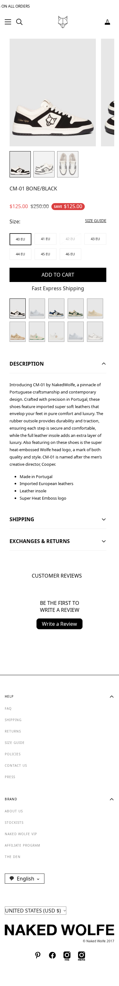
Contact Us (16, 765)
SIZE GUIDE (15, 742)
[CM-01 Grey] (95, 332)
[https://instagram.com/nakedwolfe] (81, 955)
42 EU (70, 238)
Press (10, 777)
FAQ (8, 708)
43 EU (95, 238)
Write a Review (59, 623)
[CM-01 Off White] (37, 332)
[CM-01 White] (56, 332)
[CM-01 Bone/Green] (76, 308)
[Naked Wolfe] (63, 22)
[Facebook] (52, 955)
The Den (13, 857)
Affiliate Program (22, 845)
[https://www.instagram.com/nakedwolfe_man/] (66, 955)
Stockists (14, 822)
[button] (107, 22)
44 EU (20, 254)
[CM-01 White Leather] (76, 332)
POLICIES (13, 754)
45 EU (45, 254)
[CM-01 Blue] (56, 308)
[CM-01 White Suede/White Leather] (37, 308)
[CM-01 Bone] (95, 308)
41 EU (45, 238)
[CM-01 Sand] (18, 332)
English (25, 878)
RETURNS (13, 731)
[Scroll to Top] (107, 952)
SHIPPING (13, 720)
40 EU (20, 239)
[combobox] (24, 878)
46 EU (70, 254)
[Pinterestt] (37, 955)
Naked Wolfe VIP (21, 834)
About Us (14, 811)
